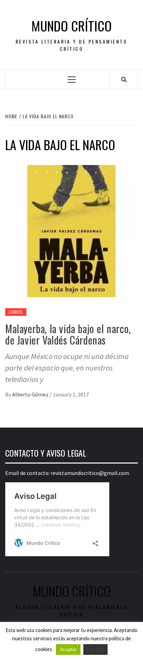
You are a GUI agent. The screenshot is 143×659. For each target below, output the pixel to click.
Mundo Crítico (71, 25)
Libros (16, 312)
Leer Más (95, 649)
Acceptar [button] (68, 649)
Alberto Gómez (31, 394)
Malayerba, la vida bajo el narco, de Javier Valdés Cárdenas (68, 334)
